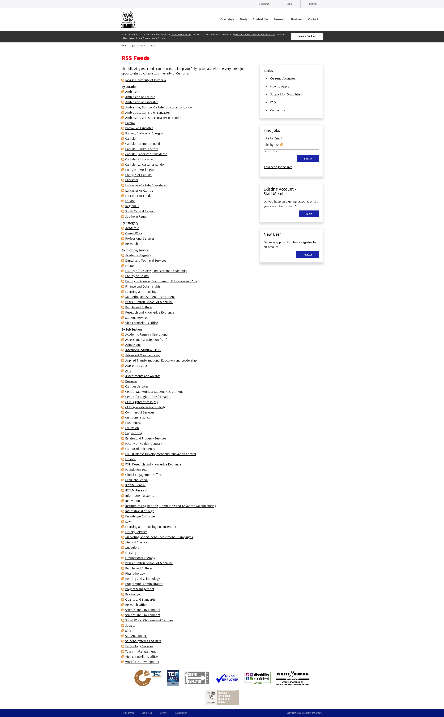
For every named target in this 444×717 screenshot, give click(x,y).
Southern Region (136, 216)
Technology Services (139, 646)
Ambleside (132, 92)
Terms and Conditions (181, 34)
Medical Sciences (137, 542)
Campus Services (137, 386)
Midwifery (132, 547)
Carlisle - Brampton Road (142, 144)
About (123, 45)
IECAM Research (136, 490)
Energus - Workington (140, 170)
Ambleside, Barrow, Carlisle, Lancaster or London (159, 107)
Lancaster (131, 180)
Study (243, 19)
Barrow (130, 123)
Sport (129, 631)
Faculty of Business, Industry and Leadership (156, 271)
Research (279, 19)
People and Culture (138, 307)
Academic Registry (138, 255)
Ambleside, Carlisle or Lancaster (147, 113)
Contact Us (277, 110)
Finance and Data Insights (142, 286)
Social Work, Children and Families (149, 620)
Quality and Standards (140, 599)
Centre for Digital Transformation (148, 397)
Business (296, 19)
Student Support (136, 636)
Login (289, 4)
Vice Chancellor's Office (141, 323)
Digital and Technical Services (145, 260)
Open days (227, 19)
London (130, 201)
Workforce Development (142, 662)
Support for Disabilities (286, 94)
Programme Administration (144, 584)
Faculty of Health (137, 276)
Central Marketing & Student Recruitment (154, 392)
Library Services (136, 532)
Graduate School (136, 480)
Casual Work (133, 233)
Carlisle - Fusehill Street (141, 149)
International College (139, 511)
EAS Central (133, 423)
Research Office (136, 605)
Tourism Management (140, 651)
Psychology (133, 594)
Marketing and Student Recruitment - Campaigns (159, 537)
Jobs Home (264, 4)
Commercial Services (139, 412)
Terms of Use (127, 712)
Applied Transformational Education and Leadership (161, 360)
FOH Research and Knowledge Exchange (153, 464)
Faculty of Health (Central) (143, 444)
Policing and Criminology (142, 579)
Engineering (133, 433)
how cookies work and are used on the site (254, 34)
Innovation (132, 501)
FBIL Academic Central (140, 449)
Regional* (132, 206)
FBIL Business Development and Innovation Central (160, 454)
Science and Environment (142, 610)
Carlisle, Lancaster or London (145, 164)
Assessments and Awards (142, 376)
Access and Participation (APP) (146, 340)
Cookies (163, 712)
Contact (313, 19)
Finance (130, 459)
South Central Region (140, 211)
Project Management (139, 589)
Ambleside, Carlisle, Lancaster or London (153, 118)
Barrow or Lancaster (139, 128)
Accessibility (181, 712)
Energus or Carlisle (138, 175)
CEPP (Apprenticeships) (141, 402)
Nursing (130, 553)
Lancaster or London (139, 196)
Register (313, 4)
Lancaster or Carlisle (139, 190)
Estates (130, 266)
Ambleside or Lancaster (141, 102)
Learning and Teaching (140, 292)
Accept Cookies (307, 36)
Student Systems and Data (143, 641)
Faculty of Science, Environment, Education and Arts (161, 281)
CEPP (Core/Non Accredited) (145, 407)
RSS (153, 45)
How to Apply (279, 86)
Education (132, 428)
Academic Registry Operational (146, 334)
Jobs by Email (273, 138)
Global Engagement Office (143, 475)
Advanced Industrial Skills (143, 350)
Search (308, 158)
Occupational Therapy (140, 558)
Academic (132, 228)
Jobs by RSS (271, 145)
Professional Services (140, 238)
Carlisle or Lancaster (139, 159)
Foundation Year (136, 470)
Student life (260, 19)
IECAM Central (135, 485)
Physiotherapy (135, 573)
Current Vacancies (282, 78)
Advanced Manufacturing (142, 355)
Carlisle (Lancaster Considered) (146, 154)
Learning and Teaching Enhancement (150, 527)
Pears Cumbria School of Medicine (149, 302)
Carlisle (130, 138)
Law (128, 522)
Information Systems (139, 496)
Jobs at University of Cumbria (145, 80)
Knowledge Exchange (140, 516)
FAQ (273, 102)
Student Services (136, 318)
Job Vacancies (139, 45)
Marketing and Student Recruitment (150, 297)
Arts (128, 371)
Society (130, 625)
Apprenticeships (136, 366)
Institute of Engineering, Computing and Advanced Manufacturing (170, 506)
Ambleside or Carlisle (140, 97)
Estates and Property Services (145, 438)
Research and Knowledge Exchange (149, 312)
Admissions (133, 345)
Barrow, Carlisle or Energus (144, 133)
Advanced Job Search (278, 167)
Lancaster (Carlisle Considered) (146, 185)
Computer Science (137, 418)
